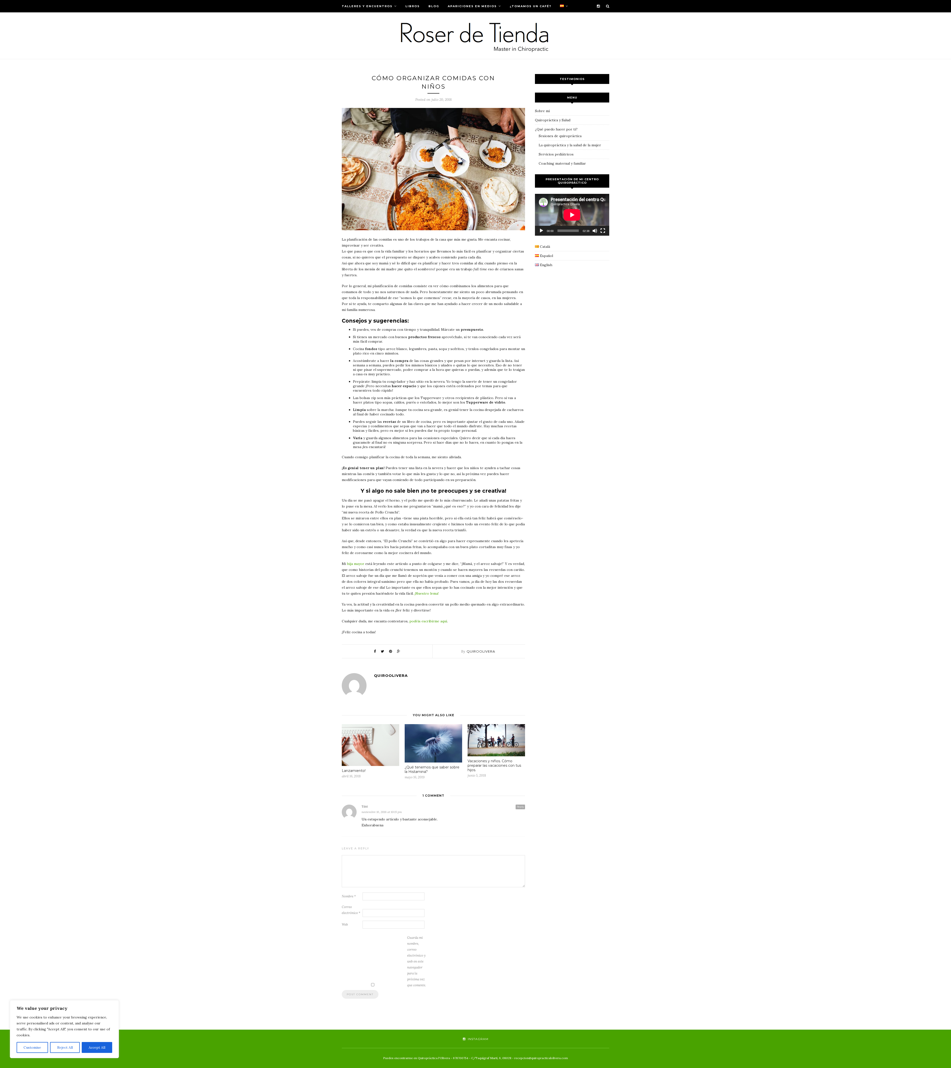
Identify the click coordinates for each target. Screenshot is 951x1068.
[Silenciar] (594, 230)
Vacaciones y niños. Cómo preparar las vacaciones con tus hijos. (494, 765)
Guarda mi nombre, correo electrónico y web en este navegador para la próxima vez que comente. (416, 961)
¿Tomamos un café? (530, 6)
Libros (412, 6)
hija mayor (355, 563)
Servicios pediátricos (556, 154)
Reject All (65, 1047)
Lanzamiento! (354, 770)
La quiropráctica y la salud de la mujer (570, 145)
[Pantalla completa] (602, 230)
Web (345, 924)
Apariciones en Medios (472, 6)
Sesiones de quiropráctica (560, 136)
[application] (572, 215)
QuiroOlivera (481, 651)
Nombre (349, 896)
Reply (520, 806)
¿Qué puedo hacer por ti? (556, 129)
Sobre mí (542, 111)
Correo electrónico (351, 910)
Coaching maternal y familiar (562, 163)
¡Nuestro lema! (427, 593)
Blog (433, 6)
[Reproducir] (541, 230)
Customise (32, 1047)
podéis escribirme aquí (428, 621)
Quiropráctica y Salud (552, 120)
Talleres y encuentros (367, 6)
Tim (365, 807)
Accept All (97, 1047)
